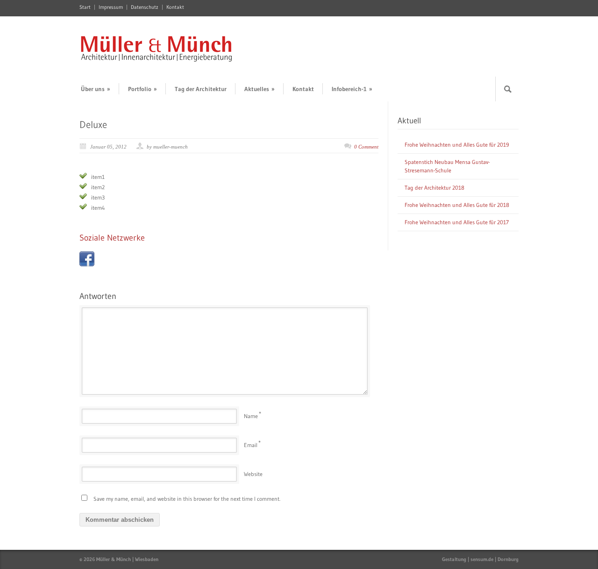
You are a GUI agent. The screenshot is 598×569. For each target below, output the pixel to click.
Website (253, 473)
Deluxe (93, 125)
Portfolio (142, 88)
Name (251, 416)
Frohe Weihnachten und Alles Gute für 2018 (457, 204)
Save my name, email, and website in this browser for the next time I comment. (186, 498)
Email (250, 444)
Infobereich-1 (352, 88)
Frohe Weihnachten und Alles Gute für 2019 (457, 144)
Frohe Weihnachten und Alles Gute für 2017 (457, 222)
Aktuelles (259, 88)
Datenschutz (144, 7)
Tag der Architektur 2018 (434, 187)
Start (85, 7)
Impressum (111, 7)
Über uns (95, 88)
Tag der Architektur (201, 88)
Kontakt (175, 7)
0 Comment (366, 146)
